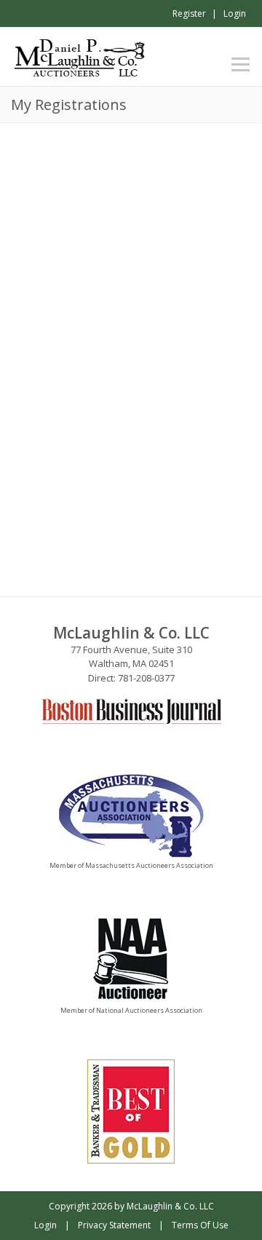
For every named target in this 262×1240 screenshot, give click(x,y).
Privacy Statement (114, 1225)
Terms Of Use (200, 1225)
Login (234, 13)
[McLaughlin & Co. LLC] (81, 55)
